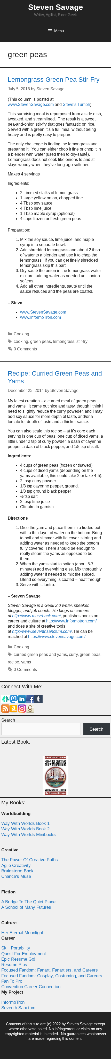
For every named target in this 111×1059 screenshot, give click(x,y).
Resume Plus (14, 964)
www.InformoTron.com (40, 317)
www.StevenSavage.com (31, 104)
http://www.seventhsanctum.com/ (42, 631)
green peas (40, 341)
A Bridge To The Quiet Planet (29, 901)
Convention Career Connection (30, 986)
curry (73, 654)
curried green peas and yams (40, 654)
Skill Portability (15, 948)
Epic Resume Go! (18, 959)
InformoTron (13, 1002)
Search (8, 720)
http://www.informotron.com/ (71, 621)
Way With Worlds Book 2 (25, 828)
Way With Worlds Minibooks (28, 834)
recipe (13, 662)
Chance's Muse (16, 876)
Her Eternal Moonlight (22, 932)
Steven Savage (55, 7)
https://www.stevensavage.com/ (56, 636)
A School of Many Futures (26, 907)
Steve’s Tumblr (76, 104)
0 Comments (25, 349)
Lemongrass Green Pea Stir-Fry (54, 79)
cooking (21, 341)
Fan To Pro (11, 981)
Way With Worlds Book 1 (25, 823)
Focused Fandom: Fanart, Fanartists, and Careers (49, 970)
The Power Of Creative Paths (29, 859)
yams (26, 662)
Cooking (21, 334)
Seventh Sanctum (18, 1007)
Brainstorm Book (17, 870)
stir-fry (82, 341)
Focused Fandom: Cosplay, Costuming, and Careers (51, 975)
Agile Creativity (16, 865)
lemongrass (63, 341)
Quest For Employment (23, 953)
